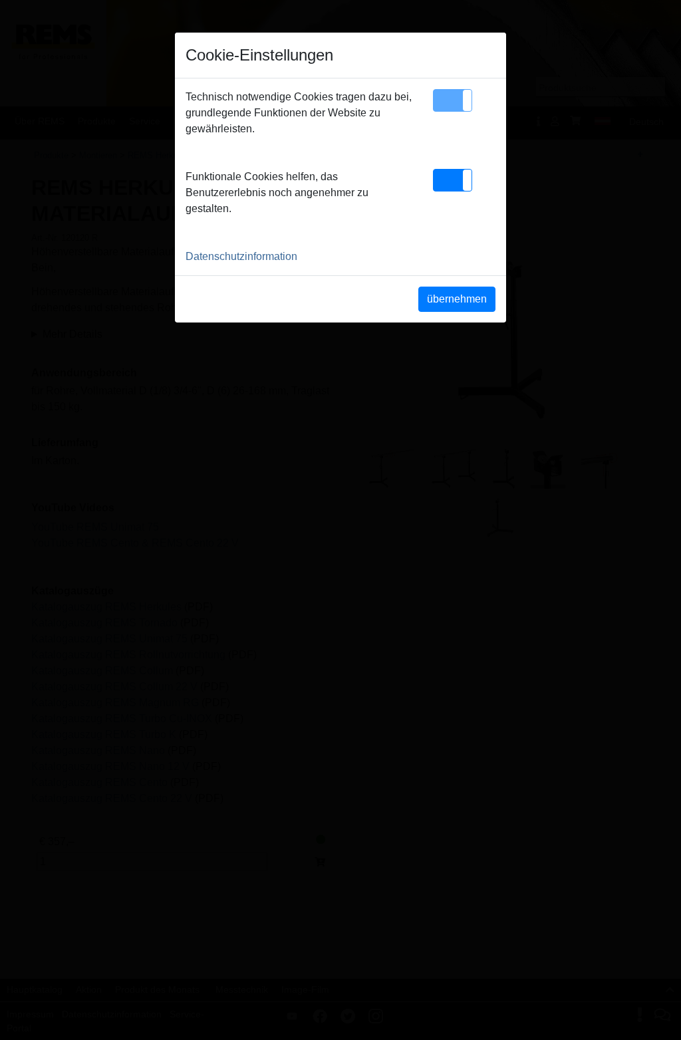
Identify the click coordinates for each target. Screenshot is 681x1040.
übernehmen (457, 299)
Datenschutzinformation (241, 256)
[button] (452, 100)
